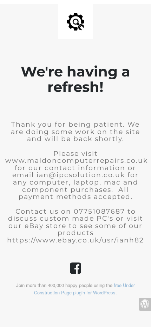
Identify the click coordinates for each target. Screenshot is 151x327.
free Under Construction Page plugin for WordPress (84, 289)
